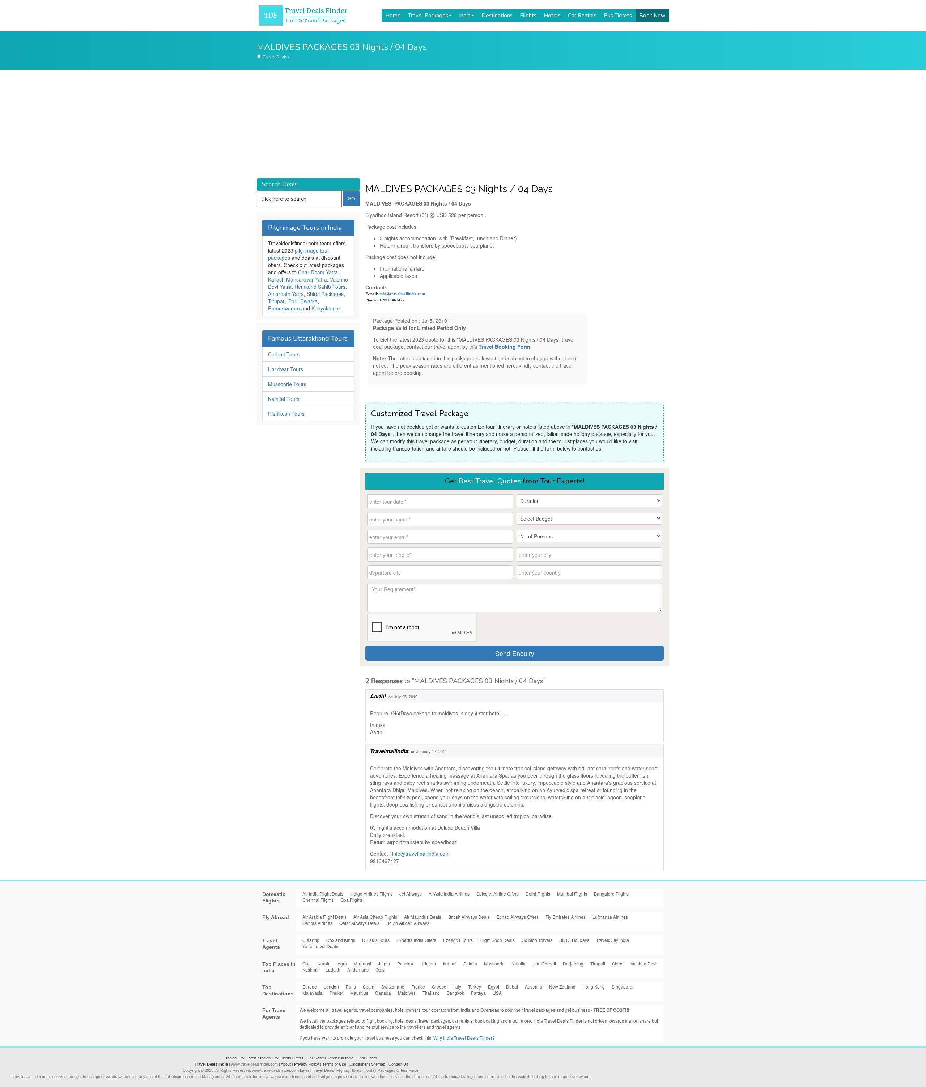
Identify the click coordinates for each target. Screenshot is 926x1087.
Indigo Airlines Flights (371, 894)
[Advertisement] (463, 124)
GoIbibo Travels (537, 940)
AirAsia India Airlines (449, 894)
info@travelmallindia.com (402, 294)
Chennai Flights (318, 900)
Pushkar (405, 963)
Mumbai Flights (572, 894)
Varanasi (362, 963)
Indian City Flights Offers (281, 1058)
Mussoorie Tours (287, 384)
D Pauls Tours (376, 940)
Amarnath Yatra (286, 293)
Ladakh (333, 970)
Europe (309, 987)
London (331, 987)
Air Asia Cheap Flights (375, 917)
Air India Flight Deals (322, 894)
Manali (449, 963)
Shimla (470, 963)
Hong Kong (593, 987)
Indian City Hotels (241, 1058)
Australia (533, 987)
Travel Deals (275, 56)
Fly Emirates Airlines (565, 917)
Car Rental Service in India (330, 1058)
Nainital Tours (284, 398)
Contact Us (398, 1064)
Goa (306, 963)
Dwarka (309, 301)
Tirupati (276, 301)
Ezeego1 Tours (458, 940)
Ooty (380, 970)
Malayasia (312, 993)
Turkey (474, 987)
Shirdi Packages (325, 293)
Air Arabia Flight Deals (324, 917)
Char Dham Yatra (318, 272)
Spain (368, 987)
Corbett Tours (284, 354)
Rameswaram (284, 308)
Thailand (431, 993)
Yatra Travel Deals (320, 946)
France (418, 987)
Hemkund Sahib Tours (319, 286)
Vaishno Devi (643, 963)
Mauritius (359, 993)
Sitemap (378, 1064)
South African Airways (407, 923)
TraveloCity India (612, 940)
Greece (439, 987)
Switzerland (392, 987)
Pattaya (478, 993)
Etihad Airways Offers (518, 917)
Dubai (512, 987)
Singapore (622, 987)
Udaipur (428, 963)
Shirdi (618, 963)
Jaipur (384, 963)
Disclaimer (358, 1064)
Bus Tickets (618, 15)
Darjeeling (573, 963)
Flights (528, 15)
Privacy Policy (306, 1064)
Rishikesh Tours (286, 413)
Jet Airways (410, 894)
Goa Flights (351, 900)
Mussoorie (494, 963)
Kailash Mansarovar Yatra (297, 279)
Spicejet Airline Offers (497, 894)
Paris (351, 987)
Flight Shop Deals (497, 940)
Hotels (552, 15)
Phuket (336, 993)
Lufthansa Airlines (610, 917)
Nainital (519, 963)
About (286, 1064)
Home (393, 15)
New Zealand (562, 987)
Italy (457, 987)
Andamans (358, 970)
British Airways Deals (469, 917)
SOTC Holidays (574, 940)
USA (497, 993)
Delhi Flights (538, 894)
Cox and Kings (340, 940)
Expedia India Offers (416, 940)
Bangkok (455, 993)
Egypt (493, 987)
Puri (292, 301)
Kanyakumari (326, 308)
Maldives (407, 993)
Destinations (497, 15)
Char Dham (367, 1058)
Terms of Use (334, 1064)
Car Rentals (582, 15)
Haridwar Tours (285, 369)
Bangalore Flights (611, 894)
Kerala (324, 963)
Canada (383, 993)
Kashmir (310, 970)
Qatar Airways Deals (359, 923)
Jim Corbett (545, 963)
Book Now (652, 15)
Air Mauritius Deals (422, 917)
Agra (342, 963)
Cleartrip (310, 940)
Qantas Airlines (317, 923)
